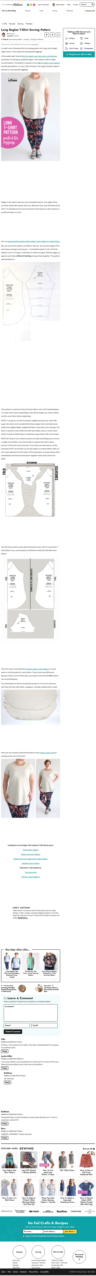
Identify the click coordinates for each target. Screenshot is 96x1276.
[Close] (82, 618)
